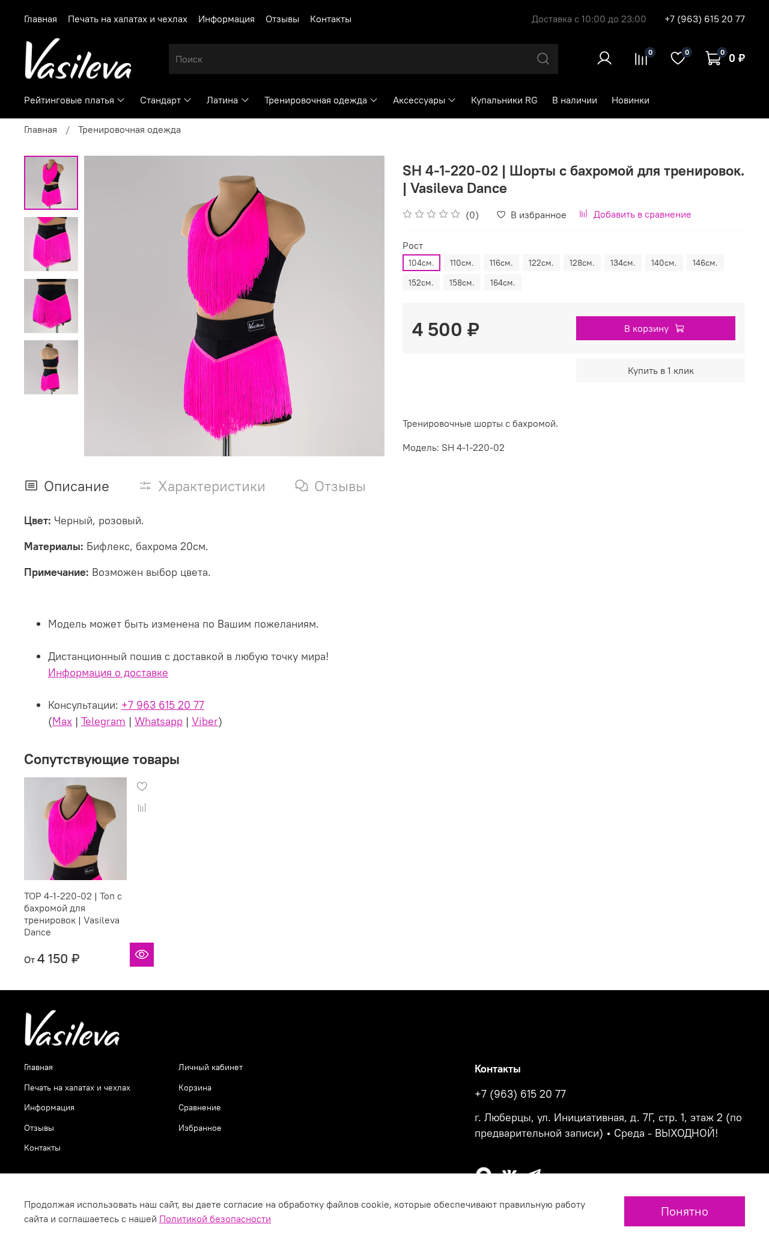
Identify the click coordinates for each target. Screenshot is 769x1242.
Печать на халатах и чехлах (127, 19)
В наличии (574, 100)
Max (62, 721)
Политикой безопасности (215, 1219)
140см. (664, 262)
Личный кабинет (210, 1067)
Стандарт (160, 100)
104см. (421, 262)
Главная (40, 19)
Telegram (103, 721)
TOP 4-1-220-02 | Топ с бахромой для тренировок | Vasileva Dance (73, 914)
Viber (205, 721)
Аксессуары (419, 100)
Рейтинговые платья (69, 100)
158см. (462, 282)
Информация (226, 19)
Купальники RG (504, 100)
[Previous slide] (108, 306)
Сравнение (199, 1107)
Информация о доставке (108, 672)
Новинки (630, 100)
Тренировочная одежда (315, 100)
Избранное (200, 1127)
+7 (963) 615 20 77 (704, 19)
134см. (623, 262)
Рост (413, 245)
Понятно (684, 1211)
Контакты (330, 19)
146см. (705, 262)
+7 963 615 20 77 (162, 705)
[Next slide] (360, 306)
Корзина (194, 1087)
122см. (541, 262)
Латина (222, 100)
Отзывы (282, 19)
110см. (462, 262)
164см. (502, 282)
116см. (501, 262)
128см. (582, 262)
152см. (421, 282)
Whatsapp (159, 721)
